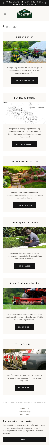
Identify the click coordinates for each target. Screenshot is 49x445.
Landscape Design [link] (24, 411)
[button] (6, 13)
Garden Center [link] (24, 415)
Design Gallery (24, 144)
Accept (24, 439)
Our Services (24, 266)
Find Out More (24, 205)
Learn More (24, 327)
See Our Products (25, 80)
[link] (24, 13)
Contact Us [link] (24, 408)
